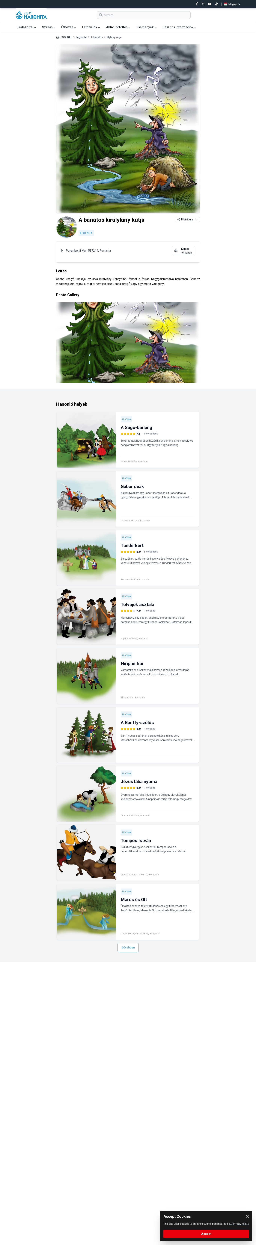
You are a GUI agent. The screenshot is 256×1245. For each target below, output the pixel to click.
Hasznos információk (178, 27)
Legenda (81, 37)
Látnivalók (90, 27)
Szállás (47, 27)
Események (145, 27)
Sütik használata (239, 1223)
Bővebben (128, 947)
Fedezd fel (25, 27)
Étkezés (67, 27)
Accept (206, 1234)
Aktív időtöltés (117, 27)
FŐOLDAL (66, 37)
